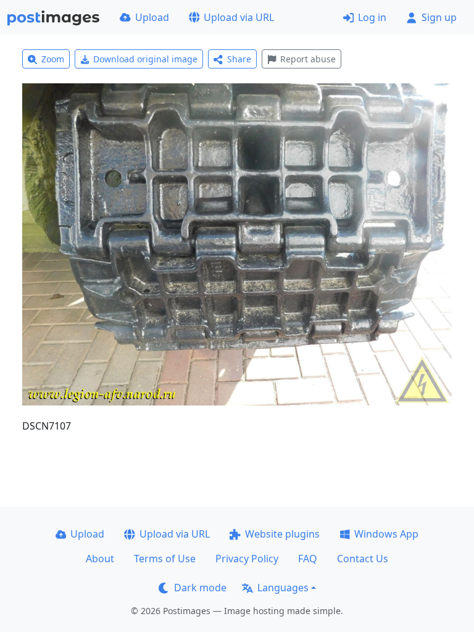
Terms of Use (165, 558)
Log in (372, 17)
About (100, 558)
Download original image (145, 59)
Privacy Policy (246, 558)
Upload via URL (239, 17)
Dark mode (200, 587)
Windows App (386, 534)
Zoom (52, 59)
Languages (283, 587)
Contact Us (362, 558)
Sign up (439, 17)
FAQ (307, 558)
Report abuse (308, 59)
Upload (152, 17)
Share (239, 59)
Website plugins (282, 534)
